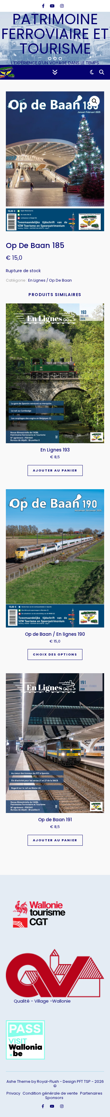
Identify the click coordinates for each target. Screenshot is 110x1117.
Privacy (13, 1093)
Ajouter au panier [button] (55, 470)
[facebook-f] (44, 6)
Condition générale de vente (50, 1093)
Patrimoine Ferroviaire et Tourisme (55, 34)
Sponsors (54, 1097)
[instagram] (62, 6)
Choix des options (55, 654)
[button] (94, 101)
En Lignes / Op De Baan (50, 280)
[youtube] (53, 6)
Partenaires (91, 1093)
